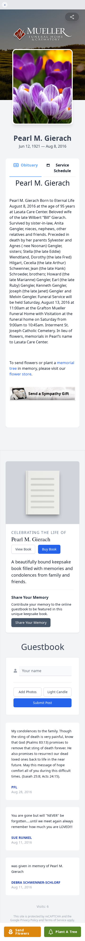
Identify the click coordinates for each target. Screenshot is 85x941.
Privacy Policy (29, 920)
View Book (23, 549)
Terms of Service (55, 920)
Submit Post (42, 702)
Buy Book (49, 549)
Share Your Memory (31, 622)
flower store (20, 374)
